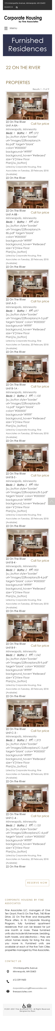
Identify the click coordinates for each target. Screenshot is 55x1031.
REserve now (37, 883)
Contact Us (13, 961)
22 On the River (15, 178)
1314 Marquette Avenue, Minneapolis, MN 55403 (24, 3)
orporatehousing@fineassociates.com (30, 988)
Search (8, 7)
